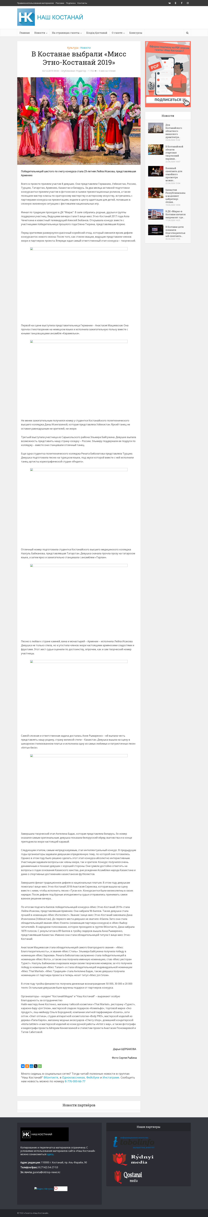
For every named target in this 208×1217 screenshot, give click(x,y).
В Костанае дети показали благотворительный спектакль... (175, 231)
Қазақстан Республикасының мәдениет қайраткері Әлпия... (175, 195)
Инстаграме (111, 1077)
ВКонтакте (51, 1077)
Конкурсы (135, 32)
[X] (35, 1066)
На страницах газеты (65, 32)
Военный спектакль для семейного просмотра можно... (174, 174)
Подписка (71, 3)
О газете (117, 32)
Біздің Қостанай (96, 32)
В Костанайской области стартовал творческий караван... (174, 152)
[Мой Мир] (31, 1066)
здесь (50, 1154)
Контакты (82, 3)
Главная (24, 32)
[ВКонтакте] (23, 1066)
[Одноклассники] (27, 1066)
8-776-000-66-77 (75, 1081)
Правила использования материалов (35, 3)
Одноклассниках (73, 1077)
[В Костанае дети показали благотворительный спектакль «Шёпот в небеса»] (157, 230)
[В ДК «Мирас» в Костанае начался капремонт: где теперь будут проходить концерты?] (157, 214)
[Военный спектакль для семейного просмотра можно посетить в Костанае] (157, 171)
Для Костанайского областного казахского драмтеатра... (174, 131)
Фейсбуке (92, 1077)
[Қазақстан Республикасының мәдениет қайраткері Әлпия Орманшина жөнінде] (157, 193)
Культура (72, 47)
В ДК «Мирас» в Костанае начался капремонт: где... (176, 214)
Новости (39, 32)
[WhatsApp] (40, 1066)
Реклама (60, 3)
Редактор (81, 70)
